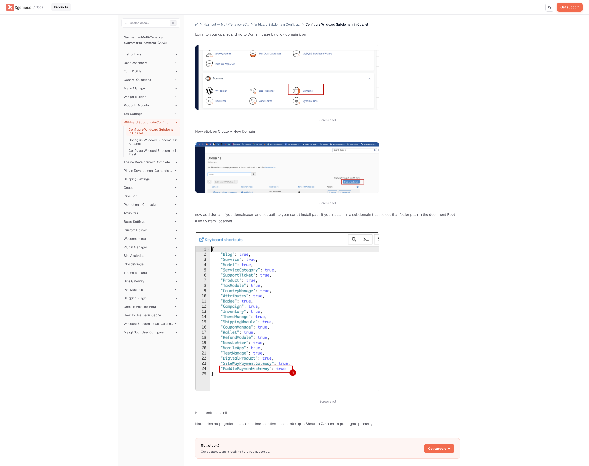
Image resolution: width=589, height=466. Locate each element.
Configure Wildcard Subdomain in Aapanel (153, 142)
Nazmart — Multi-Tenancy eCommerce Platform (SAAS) (145, 40)
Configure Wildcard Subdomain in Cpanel (152, 131)
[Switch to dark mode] (549, 7)
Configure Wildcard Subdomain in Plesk (153, 152)
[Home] (196, 24)
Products (61, 7)
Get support (569, 7)
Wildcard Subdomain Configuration (277, 24)
